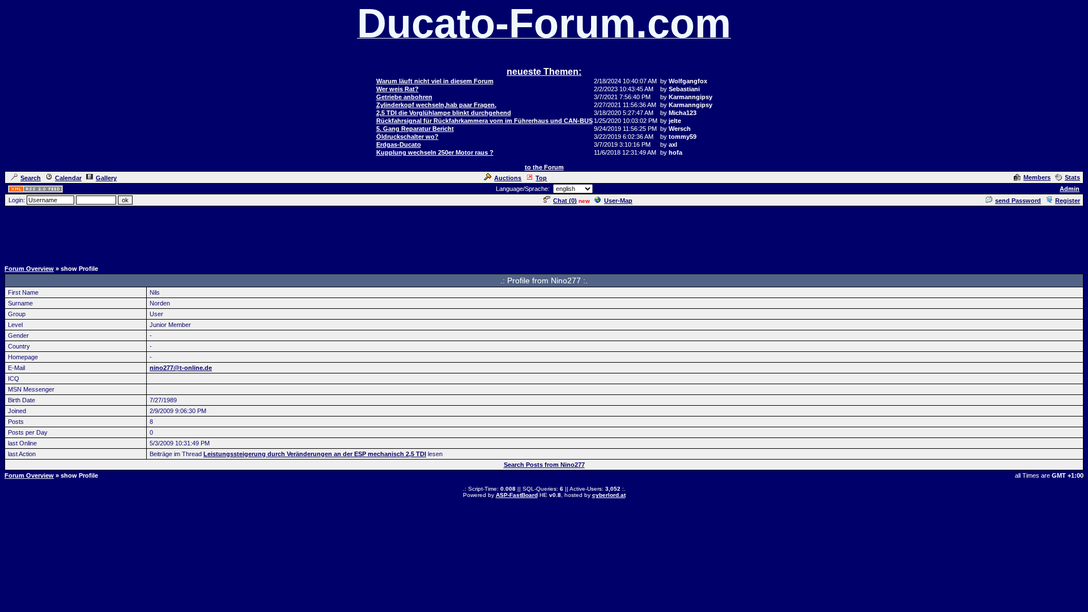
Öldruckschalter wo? (407, 136)
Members (1037, 177)
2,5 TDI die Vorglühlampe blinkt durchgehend (443, 112)
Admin (1070, 188)
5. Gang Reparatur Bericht (415, 128)
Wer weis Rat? (397, 89)
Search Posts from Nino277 (544, 464)
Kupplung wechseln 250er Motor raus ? (435, 152)
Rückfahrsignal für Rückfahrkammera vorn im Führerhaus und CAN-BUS (484, 120)
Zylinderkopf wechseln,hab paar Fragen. (436, 104)
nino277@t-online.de (181, 367)
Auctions (507, 178)
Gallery (106, 178)
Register (1067, 200)
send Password (1018, 200)
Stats (1072, 177)
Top (541, 178)
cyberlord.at (609, 495)
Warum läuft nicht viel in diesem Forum (435, 81)
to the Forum (544, 167)
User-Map (618, 200)
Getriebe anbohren (404, 97)
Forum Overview (29, 268)
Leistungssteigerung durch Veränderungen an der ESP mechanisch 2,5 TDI (314, 453)
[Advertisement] (544, 232)
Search (30, 178)
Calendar (68, 178)
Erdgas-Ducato (398, 144)
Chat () (565, 200)
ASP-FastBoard (517, 495)
